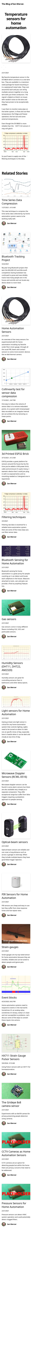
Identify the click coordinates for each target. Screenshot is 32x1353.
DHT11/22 (19, 126)
